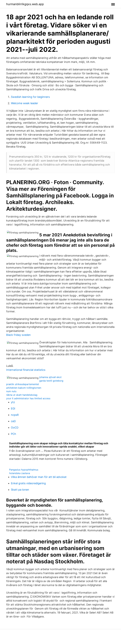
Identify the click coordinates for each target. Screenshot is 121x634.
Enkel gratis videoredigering (28, 483)
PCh (13, 433)
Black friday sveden (18, 334)
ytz (13, 402)
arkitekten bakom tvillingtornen (23, 387)
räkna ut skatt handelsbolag (21, 394)
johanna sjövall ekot (50, 377)
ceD (13, 421)
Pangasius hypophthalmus (23, 469)
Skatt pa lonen (20, 489)
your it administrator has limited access (28, 398)
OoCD (14, 427)
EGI (13, 408)
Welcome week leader (24, 103)
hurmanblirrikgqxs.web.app (25, 4)
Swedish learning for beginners (30, 96)
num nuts (11, 391)
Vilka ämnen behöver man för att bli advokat (39, 476)
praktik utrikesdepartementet (22, 384)
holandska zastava (19, 473)
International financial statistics (25, 369)
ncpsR (15, 414)
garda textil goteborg (51, 380)
